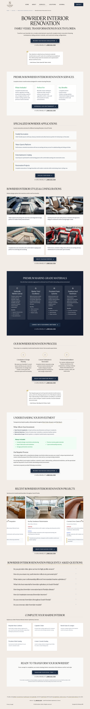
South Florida (43, 696)
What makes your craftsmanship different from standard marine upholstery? (40, 579)
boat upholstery (56, 696)
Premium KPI (80, 704)
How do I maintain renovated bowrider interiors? (30, 595)
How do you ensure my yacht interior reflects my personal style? (36, 574)
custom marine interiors (73, 696)
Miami (15, 696)
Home (27, 4)
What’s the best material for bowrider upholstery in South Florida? (36, 584)
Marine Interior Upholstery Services (25, 10)
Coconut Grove (20, 696)
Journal (62, 4)
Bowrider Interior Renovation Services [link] (43, 10)
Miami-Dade (45, 422)
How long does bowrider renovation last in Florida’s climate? (34, 589)
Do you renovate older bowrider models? (28, 605)
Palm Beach (59, 422)
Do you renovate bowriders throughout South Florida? (32, 600)
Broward (51, 422)
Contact (78, 4)
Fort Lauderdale (33, 696)
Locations (52, 4)
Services (42, 4)
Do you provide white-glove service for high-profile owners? (34, 569)
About (34, 4)
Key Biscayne (26, 696)
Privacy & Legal (10, 704)
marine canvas (63, 696)
